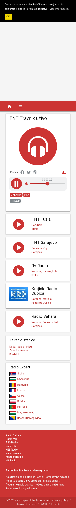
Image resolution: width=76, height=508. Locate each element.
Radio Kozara (13, 453)
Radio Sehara (13, 435)
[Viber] (35, 172)
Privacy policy (60, 500)
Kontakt (14, 354)
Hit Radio (11, 460)
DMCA (43, 504)
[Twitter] (29, 172)
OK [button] (8, 16)
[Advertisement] (38, 61)
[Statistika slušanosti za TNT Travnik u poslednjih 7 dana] (64, 172)
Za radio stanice (18, 350)
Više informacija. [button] (59, 8)
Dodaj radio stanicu (20, 346)
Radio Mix (11, 438)
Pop (26, 195)
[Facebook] (22, 172)
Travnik (15, 201)
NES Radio (12, 449)
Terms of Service (26, 504)
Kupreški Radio (14, 456)
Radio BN (11, 446)
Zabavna (16, 195)
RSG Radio (12, 442)
